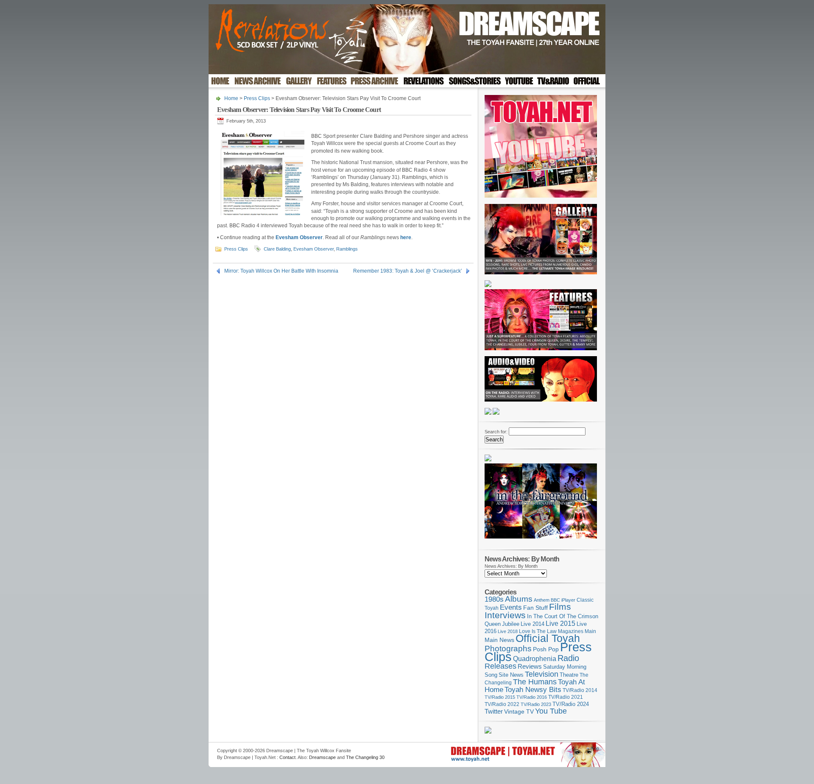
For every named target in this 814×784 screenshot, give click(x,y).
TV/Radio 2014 (580, 690)
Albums (518, 598)
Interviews (505, 615)
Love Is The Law (538, 631)
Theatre (569, 675)
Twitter (494, 711)
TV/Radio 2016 (531, 697)
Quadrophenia (534, 658)
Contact (287, 757)
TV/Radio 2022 (502, 704)
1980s (494, 599)
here (405, 237)
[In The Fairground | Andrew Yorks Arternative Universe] (541, 541)
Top (595, 748)
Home (231, 98)
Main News (499, 639)
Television (541, 674)
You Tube (551, 711)
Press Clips (257, 98)
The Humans (535, 682)
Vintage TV (519, 712)
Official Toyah (548, 638)
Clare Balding (277, 248)
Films (560, 606)
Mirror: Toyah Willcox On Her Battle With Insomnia (281, 271)
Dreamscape (322, 757)
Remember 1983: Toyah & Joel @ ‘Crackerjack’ (407, 271)
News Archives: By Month (511, 566)
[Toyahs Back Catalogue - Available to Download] (488, 731)
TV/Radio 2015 (500, 697)
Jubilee (510, 624)
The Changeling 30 (365, 757)
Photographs (508, 648)
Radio (568, 658)
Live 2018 (508, 631)
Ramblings (347, 248)
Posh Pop (546, 649)
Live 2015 (560, 623)
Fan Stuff (535, 607)
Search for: (496, 431)
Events (511, 607)
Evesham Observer (299, 237)
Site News (511, 675)
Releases (500, 665)
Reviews (530, 666)
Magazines (570, 631)
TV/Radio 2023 (536, 704)
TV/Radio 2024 (570, 704)
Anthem (541, 600)
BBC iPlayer (563, 600)
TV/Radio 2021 (565, 697)
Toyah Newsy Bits (533, 690)
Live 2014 (532, 624)
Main (590, 631)
